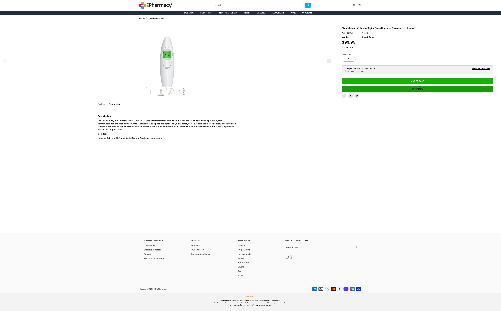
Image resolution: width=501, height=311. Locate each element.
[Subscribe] (355, 247)
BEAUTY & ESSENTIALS (228, 13)
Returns (147, 254)
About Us (195, 245)
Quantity (346, 54)
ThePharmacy (161, 289)
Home (142, 18)
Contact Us (149, 245)
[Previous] (5, 61)
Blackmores (243, 262)
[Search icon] (308, 5)
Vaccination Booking (154, 258)
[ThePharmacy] (155, 5)
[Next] (329, 61)
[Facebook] (344, 96)
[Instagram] (291, 257)
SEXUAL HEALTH (278, 13)
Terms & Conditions (200, 254)
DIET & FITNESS (206, 13)
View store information (481, 68)
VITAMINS (261, 13)
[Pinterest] (357, 96)
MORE (293, 13)
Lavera (241, 267)
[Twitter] (350, 96)
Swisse (241, 258)
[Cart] (359, 5)
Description (115, 104)
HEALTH (247, 13)
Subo (240, 275)
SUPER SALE (307, 13)
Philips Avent (244, 250)
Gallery (101, 104)
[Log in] (354, 5)
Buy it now (417, 89)
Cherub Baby (367, 37)
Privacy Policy (197, 250)
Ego (239, 271)
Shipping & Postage (153, 250)
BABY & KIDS (189, 13)
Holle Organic (244, 254)
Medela (241, 245)
